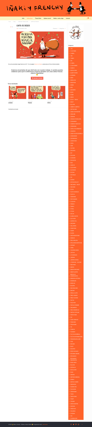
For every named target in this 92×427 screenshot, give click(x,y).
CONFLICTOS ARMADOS (75, 128)
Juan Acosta (45, 424)
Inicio (10, 21)
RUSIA (71, 372)
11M (71, 48)
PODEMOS (72, 331)
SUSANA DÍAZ (73, 386)
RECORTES (72, 348)
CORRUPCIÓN (73, 140)
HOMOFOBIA (73, 228)
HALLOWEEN (73, 225)
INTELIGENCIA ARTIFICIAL (76, 242)
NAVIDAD (72, 290)
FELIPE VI (72, 194)
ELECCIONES (73, 167)
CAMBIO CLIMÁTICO (74, 106)
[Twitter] (73, 424)
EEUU (71, 162)
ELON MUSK (73, 170)
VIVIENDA (72, 413)
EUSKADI (72, 179)
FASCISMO (72, 187)
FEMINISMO (73, 196)
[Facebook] (71, 424)
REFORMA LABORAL (74, 353)
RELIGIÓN (72, 365)
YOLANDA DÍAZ (73, 418)
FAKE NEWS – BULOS (75, 184)
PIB (71, 327)
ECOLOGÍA (72, 155)
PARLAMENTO (73, 307)
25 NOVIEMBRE (73, 65)
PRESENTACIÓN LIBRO (75, 339)
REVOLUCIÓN (73, 369)
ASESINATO (73, 89)
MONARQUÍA (73, 280)
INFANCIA (72, 238)
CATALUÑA (72, 114)
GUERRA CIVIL (73, 221)
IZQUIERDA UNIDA (74, 250)
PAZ (71, 317)
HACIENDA (72, 223)
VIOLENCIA (72, 411)
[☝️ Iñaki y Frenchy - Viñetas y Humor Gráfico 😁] (46, 8)
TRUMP (72, 399)
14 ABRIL (72, 53)
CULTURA (72, 148)
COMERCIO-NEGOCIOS (75, 123)
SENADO (72, 379)
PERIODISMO (73, 324)
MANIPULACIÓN (74, 272)
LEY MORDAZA (73, 255)
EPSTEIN (72, 172)
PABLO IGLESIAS (74, 297)
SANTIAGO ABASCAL (75, 377)
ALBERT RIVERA (73, 72)
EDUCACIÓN (73, 160)
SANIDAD (72, 374)
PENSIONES (73, 322)
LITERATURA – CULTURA (75, 262)
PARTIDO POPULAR (74, 312)
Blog (15, 21)
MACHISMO (73, 264)
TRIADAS (30, 103)
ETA (71, 177)
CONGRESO (72, 131)
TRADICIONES (73, 396)
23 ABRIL (72, 63)
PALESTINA (73, 302)
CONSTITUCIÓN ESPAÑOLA (76, 133)
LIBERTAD (72, 257)
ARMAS (72, 85)
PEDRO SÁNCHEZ (74, 319)
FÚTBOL (72, 208)
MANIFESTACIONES (74, 269)
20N (71, 60)
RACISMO (72, 344)
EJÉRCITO (72, 165)
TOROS (72, 394)
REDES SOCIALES (74, 351)
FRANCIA (72, 204)
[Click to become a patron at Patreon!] (37, 80)
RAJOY (71, 346)
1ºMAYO (72, 58)
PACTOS (72, 300)
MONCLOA (72, 283)
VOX (71, 416)
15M (71, 55)
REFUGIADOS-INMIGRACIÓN (73, 359)
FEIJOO (72, 189)
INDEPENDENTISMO (75, 235)
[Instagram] (78, 424)
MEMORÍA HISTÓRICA (75, 278)
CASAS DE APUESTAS (75, 111)
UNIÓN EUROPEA (74, 403)
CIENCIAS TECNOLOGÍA (23, 21)
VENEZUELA (73, 408)
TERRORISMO (73, 391)
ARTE (71, 87)
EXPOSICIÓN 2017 (74, 182)
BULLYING (72, 104)
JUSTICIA (72, 252)
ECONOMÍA (72, 157)
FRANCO (72, 206)
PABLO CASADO (74, 295)
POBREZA (72, 329)
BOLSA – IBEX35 (74, 99)
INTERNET (72, 245)
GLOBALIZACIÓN (74, 216)
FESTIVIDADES (73, 199)
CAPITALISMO (73, 109)
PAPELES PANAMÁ (74, 305)
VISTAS (49, 103)
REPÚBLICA (73, 367)
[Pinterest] (76, 424)
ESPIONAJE (73, 174)
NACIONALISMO (74, 288)
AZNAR (72, 94)
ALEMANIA (72, 75)
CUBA (71, 145)
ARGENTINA (73, 82)
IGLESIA (72, 233)
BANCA (72, 97)
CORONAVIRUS (73, 138)
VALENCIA (72, 406)
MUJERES (72, 285)
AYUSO (71, 92)
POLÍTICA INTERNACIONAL (76, 336)
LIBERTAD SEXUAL (74, 259)
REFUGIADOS (73, 356)
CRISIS (71, 143)
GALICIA (72, 213)
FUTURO (72, 211)
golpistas (73, 218)
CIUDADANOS (73, 121)
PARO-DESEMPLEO (74, 310)
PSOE (71, 341)
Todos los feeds (38, 64)
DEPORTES (72, 150)
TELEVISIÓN (73, 389)
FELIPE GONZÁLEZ (74, 191)
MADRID (72, 267)
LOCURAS (10, 103)
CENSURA (72, 116)
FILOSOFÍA (72, 201)
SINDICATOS (73, 384)
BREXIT (72, 102)
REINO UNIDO (73, 362)
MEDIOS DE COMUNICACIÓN (74, 275)
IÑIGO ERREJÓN (74, 240)
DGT (71, 153)
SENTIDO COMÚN (74, 382)
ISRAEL (72, 247)
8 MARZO (72, 68)
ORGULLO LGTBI (74, 293)
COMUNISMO (73, 126)
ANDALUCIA (73, 80)
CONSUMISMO (73, 136)
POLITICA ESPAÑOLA (75, 334)
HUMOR (72, 230)
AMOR (71, 77)
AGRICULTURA (73, 70)
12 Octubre (73, 51)
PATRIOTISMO (73, 314)
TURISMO (72, 401)
